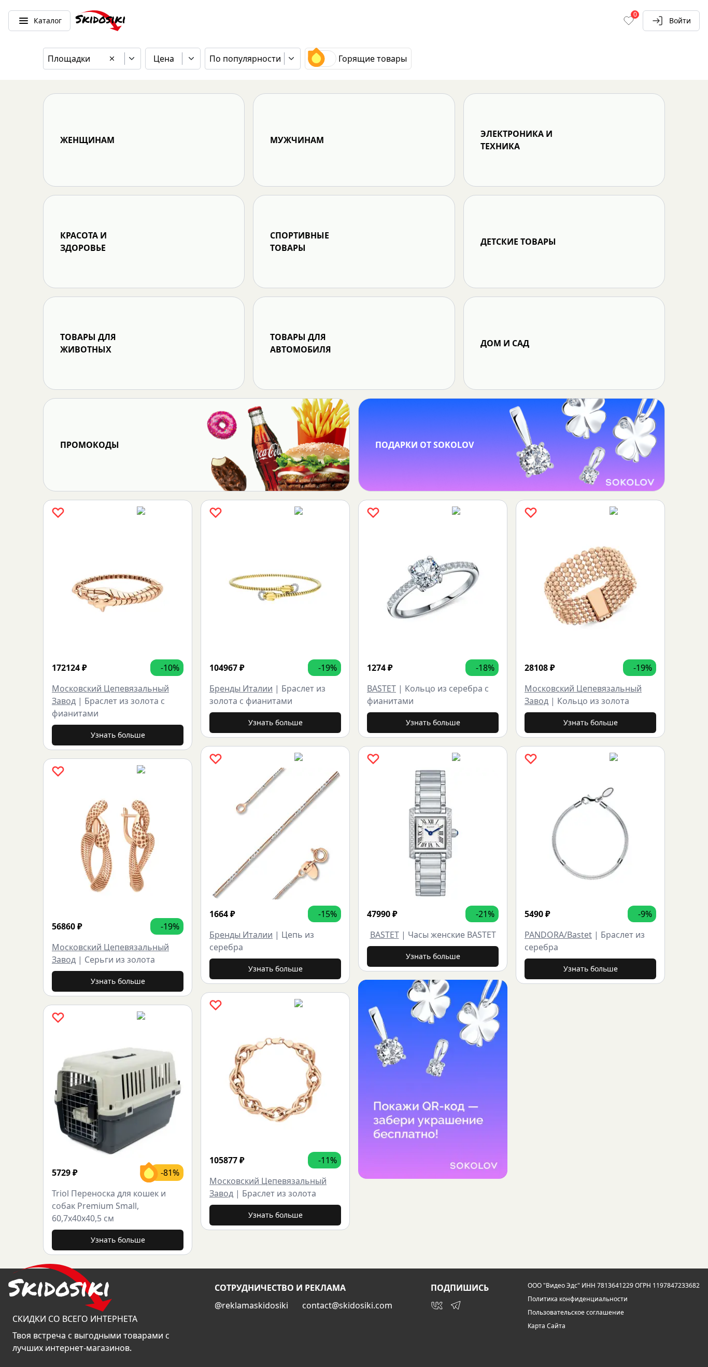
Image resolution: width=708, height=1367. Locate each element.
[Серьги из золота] (117, 846)
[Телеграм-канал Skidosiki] (455, 1305)
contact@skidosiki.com (347, 1305)
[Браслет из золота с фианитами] (117, 587)
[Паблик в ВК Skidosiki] (437, 1305)
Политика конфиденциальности (578, 1299)
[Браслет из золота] (275, 1080)
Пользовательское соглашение (576, 1312)
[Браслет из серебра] (590, 833)
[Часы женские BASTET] (433, 833)
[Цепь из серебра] (275, 833)
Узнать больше (118, 735)
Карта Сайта (546, 1326)
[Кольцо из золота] (590, 587)
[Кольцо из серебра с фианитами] (433, 587)
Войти (680, 20)
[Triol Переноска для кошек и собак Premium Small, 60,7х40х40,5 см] (117, 1092)
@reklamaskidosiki (251, 1305)
